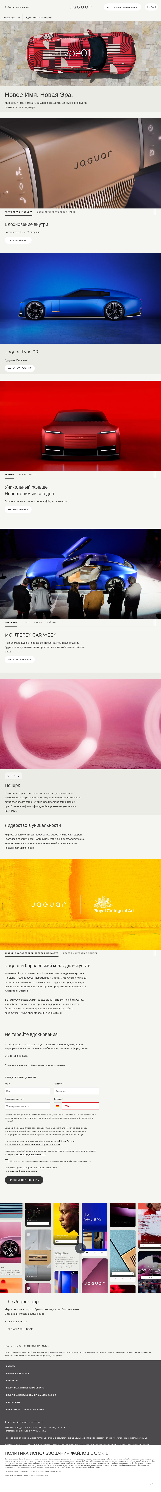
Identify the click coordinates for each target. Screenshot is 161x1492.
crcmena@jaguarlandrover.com (31, 1154)
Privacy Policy (66, 1141)
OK (151, 1483)
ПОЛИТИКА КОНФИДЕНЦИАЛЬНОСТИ (25, 1387)
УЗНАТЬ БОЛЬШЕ (22, 368)
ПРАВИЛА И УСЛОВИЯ (17, 1373)
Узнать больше (20, 239)
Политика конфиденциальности (21, 1171)
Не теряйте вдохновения (125, 6)
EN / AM (151, 6)
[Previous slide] (8, 775)
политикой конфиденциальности (123, 1465)
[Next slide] (18, 775)
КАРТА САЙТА (13, 1402)
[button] (58, 1105)
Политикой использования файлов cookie (83, 1467)
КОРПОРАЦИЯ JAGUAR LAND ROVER (25, 1409)
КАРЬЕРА (11, 1366)
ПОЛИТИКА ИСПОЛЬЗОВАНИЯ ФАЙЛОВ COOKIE (31, 1395)
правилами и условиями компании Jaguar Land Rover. (32, 1144)
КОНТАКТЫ (12, 1380)
